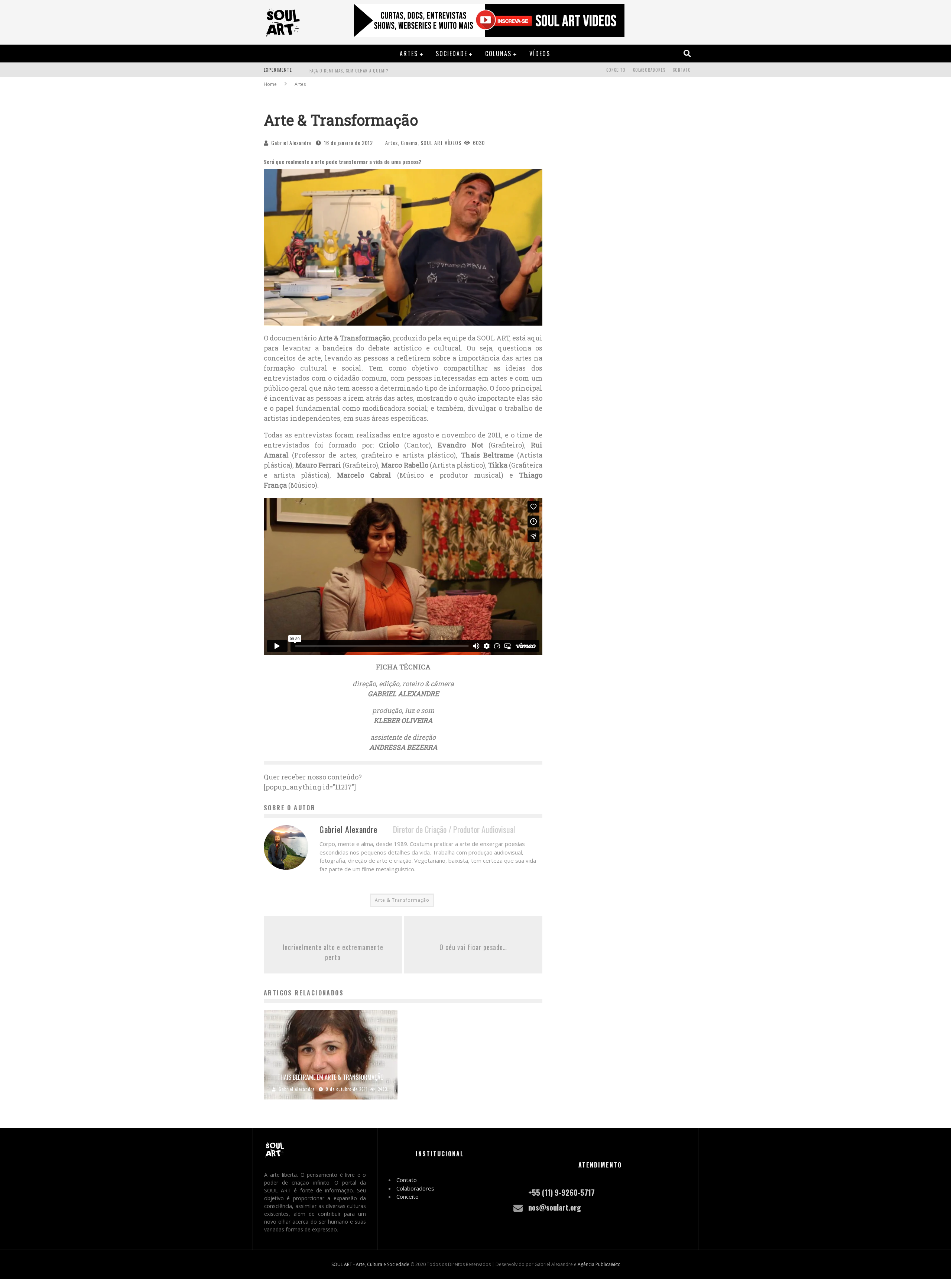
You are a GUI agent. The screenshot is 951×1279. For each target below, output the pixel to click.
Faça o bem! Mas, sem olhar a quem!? (348, 71)
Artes (409, 53)
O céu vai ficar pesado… (473, 947)
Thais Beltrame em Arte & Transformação (330, 1077)
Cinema (409, 142)
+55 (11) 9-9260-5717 (561, 1192)
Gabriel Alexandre (291, 142)
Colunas (498, 53)
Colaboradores (649, 70)
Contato (682, 70)
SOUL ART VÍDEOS (441, 142)
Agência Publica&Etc (599, 1264)
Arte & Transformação (402, 900)
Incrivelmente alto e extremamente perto (333, 952)
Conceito (616, 70)
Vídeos (539, 53)
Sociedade (451, 53)
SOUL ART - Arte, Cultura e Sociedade (370, 1264)
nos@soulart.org (554, 1207)
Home (270, 84)
